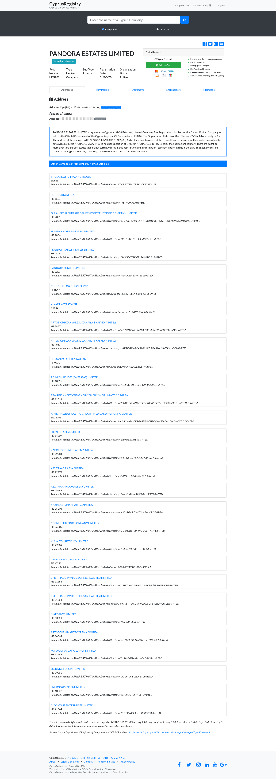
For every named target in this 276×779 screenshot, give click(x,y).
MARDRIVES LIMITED (64, 614)
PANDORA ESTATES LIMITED (68, 267)
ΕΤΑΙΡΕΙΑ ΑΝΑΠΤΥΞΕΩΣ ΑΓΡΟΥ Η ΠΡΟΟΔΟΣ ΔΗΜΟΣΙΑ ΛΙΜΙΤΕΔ (89, 395)
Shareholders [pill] (173, 89)
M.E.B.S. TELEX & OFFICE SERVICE (70, 285)
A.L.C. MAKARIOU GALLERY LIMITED (72, 486)
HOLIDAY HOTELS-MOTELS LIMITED (73, 231)
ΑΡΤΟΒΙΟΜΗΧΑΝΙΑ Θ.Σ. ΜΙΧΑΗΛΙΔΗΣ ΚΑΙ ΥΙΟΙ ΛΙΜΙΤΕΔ (83, 322)
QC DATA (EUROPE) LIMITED (68, 668)
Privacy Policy (127, 761)
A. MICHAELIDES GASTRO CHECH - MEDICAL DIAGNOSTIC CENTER (91, 413)
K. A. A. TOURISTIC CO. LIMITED (69, 541)
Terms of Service (106, 761)
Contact (88, 761)
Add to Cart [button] (164, 65)
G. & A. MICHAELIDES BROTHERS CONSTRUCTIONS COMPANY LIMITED (94, 213)
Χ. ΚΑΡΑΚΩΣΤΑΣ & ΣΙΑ (64, 304)
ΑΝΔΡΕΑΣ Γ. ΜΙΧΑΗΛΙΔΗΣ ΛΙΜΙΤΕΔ (72, 504)
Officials (164, 29)
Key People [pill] (102, 89)
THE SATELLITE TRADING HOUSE (71, 176)
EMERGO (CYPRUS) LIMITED (68, 687)
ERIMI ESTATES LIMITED (65, 431)
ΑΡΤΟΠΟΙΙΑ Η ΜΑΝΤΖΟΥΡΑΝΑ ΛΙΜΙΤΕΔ (74, 632)
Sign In (221, 5)
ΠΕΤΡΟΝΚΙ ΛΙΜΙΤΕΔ (62, 194)
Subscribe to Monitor (63, 61)
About (52, 761)
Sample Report (183, 5)
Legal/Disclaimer (70, 761)
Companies (111, 29)
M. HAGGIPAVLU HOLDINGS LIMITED (73, 650)
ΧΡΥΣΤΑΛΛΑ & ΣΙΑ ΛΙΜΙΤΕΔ (67, 468)
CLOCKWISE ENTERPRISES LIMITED (72, 705)
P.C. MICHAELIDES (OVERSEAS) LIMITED (74, 377)
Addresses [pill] (67, 89)
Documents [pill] (138, 89)
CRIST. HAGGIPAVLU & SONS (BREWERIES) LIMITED (81, 577)
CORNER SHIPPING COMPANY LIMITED (75, 522)
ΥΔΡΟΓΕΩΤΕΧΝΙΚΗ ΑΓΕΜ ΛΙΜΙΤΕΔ (72, 450)
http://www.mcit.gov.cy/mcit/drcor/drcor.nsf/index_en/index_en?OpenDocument (169, 732)
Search (197, 5)
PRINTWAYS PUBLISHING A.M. (69, 559)
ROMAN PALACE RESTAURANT (69, 358)
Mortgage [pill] (209, 89)
